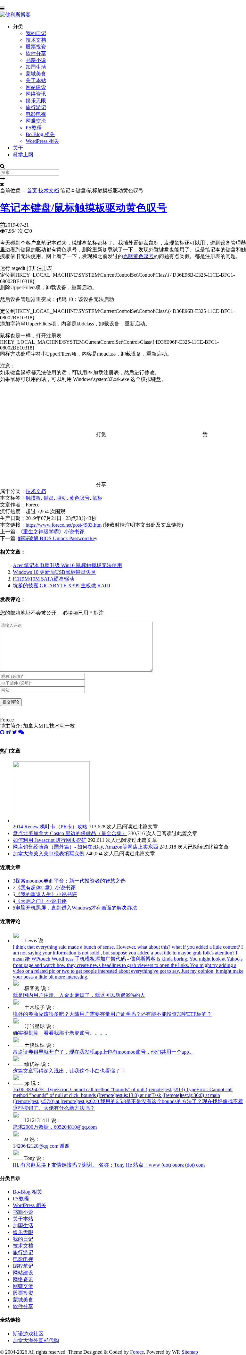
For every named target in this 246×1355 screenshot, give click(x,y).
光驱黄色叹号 (138, 256)
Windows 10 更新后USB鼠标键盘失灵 (54, 572)
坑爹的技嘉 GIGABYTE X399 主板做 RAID (61, 585)
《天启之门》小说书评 (41, 901)
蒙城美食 (36, 73)
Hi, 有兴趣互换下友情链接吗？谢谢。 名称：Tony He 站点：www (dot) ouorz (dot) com (109, 1165)
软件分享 (36, 53)
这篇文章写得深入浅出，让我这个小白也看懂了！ (69, 1071)
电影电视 (36, 114)
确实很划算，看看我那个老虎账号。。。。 (61, 1033)
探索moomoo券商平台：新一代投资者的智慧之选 (70, 881)
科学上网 (23, 154)
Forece (137, 1352)
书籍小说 (36, 60)
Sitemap (190, 1352)
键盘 (49, 498)
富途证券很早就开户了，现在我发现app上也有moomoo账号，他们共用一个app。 (103, 1052)
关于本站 (36, 80)
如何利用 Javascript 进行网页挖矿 (49, 840)
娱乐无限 (36, 100)
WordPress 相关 (42, 141)
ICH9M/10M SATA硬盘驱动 (43, 579)
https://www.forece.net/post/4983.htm (64, 525)
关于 (18, 148)
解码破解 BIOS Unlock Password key (57, 538)
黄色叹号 (79, 498)
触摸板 (33, 498)
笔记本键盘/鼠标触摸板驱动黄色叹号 (83, 207)
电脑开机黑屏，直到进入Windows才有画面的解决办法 (76, 908)
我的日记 (36, 33)
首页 (32, 190)
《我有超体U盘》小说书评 (45, 887)
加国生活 (36, 67)
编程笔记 (23, 1266)
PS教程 (34, 127)
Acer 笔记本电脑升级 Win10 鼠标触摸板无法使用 (67, 565)
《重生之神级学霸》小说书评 (51, 531)
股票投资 (36, 46)
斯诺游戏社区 (28, 1333)
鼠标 (97, 498)
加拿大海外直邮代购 (36, 1340)
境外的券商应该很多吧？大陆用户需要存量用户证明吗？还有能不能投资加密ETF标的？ (112, 1014)
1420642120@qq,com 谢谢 (41, 1146)
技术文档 (36, 40)
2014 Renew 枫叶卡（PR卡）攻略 (50, 826)
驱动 (61, 498)
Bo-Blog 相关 (40, 134)
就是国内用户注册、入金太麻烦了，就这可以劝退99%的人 (79, 995)
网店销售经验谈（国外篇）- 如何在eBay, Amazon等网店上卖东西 (85, 847)
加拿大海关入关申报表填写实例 (49, 853)
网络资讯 (36, 94)
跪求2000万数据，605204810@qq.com (55, 1127)
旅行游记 (36, 107)
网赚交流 (36, 121)
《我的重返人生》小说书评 (46, 894)
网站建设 (36, 87)
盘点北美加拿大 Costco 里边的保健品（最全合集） (70, 833)
